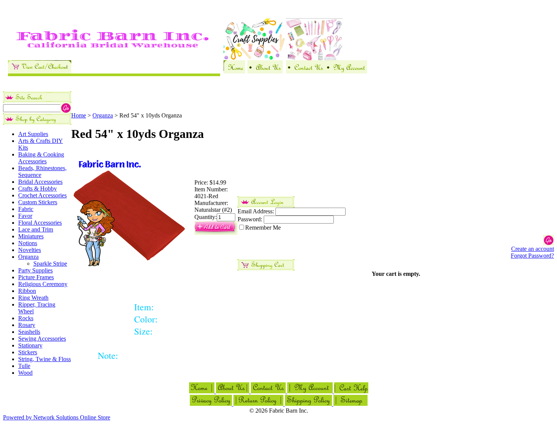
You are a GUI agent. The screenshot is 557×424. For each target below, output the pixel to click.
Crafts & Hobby (37, 188)
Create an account (532, 249)
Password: (250, 219)
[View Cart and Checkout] (39, 71)
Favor (25, 216)
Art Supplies (33, 134)
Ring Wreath (33, 297)
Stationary (30, 345)
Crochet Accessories (42, 195)
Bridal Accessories (40, 181)
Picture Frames (36, 277)
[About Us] (265, 71)
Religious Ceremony (42, 284)
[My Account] (346, 71)
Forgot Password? (532, 255)
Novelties (29, 250)
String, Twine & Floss (44, 359)
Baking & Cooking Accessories (41, 157)
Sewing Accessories (42, 338)
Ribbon (27, 291)
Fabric (25, 209)
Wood (25, 372)
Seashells (29, 332)
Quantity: (205, 217)
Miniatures (31, 236)
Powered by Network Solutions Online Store (56, 417)
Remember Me (263, 227)
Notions (27, 243)
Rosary (26, 325)
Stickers (27, 352)
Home (78, 115)
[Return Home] (234, 71)
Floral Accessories (40, 222)
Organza (28, 256)
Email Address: (256, 211)
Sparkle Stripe (50, 263)
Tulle (24, 366)
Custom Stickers (37, 202)
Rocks (25, 318)
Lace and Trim (35, 229)
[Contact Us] (305, 71)
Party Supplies (35, 270)
